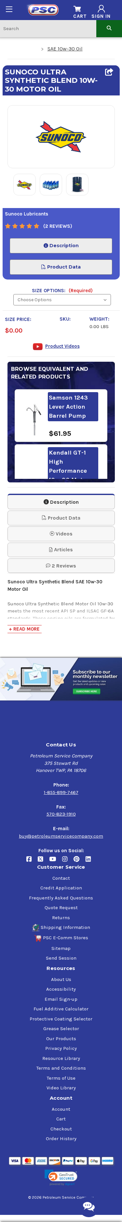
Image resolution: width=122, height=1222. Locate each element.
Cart (61, 1119)
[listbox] (62, 299)
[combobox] (48, 28)
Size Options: (62, 290)
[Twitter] (43, 861)
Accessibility (61, 989)
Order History (61, 1138)
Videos (63, 534)
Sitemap (61, 948)
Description (63, 245)
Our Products (61, 1038)
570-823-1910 (61, 814)
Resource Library (61, 1058)
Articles (63, 549)
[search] (109, 28)
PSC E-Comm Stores (65, 938)
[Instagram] (68, 861)
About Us (61, 979)
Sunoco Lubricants (26, 214)
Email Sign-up (61, 999)
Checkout (61, 1129)
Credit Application (61, 888)
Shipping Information (65, 927)
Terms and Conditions (61, 1068)
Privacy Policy (61, 1048)
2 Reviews (63, 566)
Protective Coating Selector (61, 1019)
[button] (61, 1177)
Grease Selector (61, 1028)
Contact (61, 878)
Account (61, 1109)
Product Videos (62, 346)
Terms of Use (61, 1078)
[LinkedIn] (91, 861)
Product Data (63, 267)
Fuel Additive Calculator (61, 1009)
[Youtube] (55, 861)
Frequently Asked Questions (61, 898)
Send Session (61, 958)
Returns (61, 917)
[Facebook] (32, 861)
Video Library (61, 1088)
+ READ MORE (24, 629)
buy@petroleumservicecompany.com (61, 836)
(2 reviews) (57, 226)
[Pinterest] (80, 861)
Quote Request (61, 907)
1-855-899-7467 (61, 792)
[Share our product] (109, 72)
